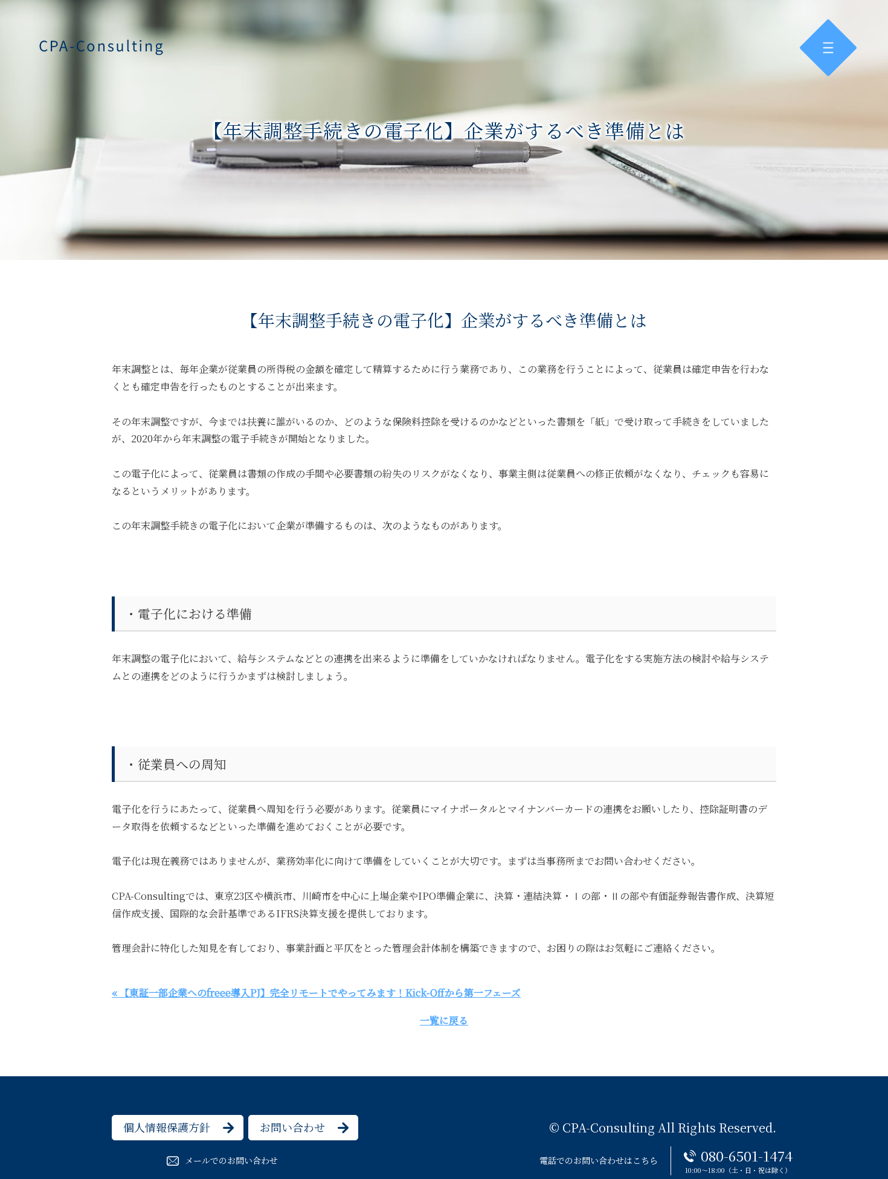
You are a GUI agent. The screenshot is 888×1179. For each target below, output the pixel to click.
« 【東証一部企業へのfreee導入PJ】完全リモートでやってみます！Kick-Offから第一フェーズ (316, 993)
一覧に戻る (444, 1020)
